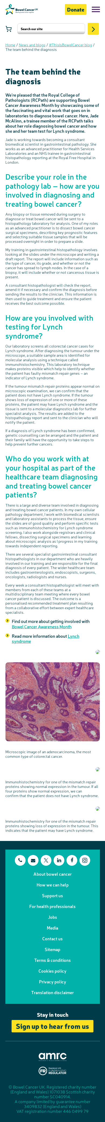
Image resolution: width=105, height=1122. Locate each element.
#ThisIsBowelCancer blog (70, 44)
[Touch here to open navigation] (96, 9)
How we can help (53, 885)
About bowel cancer (52, 874)
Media (52, 928)
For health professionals (52, 906)
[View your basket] (8, 29)
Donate (75, 9)
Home (10, 44)
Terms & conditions (52, 960)
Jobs (52, 917)
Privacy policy (52, 981)
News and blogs (32, 44)
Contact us (52, 938)
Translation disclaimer (52, 992)
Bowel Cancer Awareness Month (42, 626)
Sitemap (52, 949)
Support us (52, 895)
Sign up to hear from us (52, 1025)
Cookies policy (52, 971)
